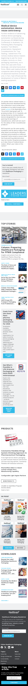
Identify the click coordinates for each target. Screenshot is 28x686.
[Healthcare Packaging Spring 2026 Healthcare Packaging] (21, 507)
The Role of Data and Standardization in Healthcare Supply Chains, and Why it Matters (8, 267)
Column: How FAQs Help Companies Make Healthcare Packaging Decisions (9, 289)
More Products (8, 481)
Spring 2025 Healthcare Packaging (20, 541)
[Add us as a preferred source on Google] (2, 90)
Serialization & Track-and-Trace (8, 275)
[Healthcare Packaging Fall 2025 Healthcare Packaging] (7, 530)
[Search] (21, 4)
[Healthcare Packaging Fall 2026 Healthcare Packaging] (7, 507)
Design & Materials (9, 21)
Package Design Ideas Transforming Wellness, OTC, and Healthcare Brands (8, 572)
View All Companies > (14, 204)
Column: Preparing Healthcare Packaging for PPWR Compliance (13, 249)
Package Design (6, 568)
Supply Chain (5, 263)
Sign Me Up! (8, 184)
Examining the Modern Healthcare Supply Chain (9, 582)
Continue (14, 682)
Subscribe (8, 548)
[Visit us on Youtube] (12, 647)
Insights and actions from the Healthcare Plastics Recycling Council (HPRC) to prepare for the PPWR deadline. (12, 257)
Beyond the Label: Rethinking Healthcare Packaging (9, 561)
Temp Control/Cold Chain (7, 298)
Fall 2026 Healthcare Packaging (7, 518)
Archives (20, 548)
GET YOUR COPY (8, 355)
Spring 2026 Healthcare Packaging (20, 518)
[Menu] (25, 4)
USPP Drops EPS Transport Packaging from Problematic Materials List (8, 302)
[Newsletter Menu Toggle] (18, 4)
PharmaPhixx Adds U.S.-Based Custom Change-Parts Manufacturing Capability (11, 469)
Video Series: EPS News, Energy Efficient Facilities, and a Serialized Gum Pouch (8, 279)
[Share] (10, 87)
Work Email (6, 176)
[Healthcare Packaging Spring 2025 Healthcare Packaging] (21, 530)
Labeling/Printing (6, 557)
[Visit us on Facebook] (2, 647)
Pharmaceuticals (6, 245)
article (8, 109)
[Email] (6, 87)
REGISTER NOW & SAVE (9, 410)
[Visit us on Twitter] (5, 647)
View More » (5, 600)
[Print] (2, 87)
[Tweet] (18, 87)
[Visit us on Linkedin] (9, 647)
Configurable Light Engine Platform (13, 475)
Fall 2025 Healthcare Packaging (7, 541)
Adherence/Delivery (7, 590)
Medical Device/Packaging (13, 23)
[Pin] (22, 87)
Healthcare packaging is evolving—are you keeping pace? (8, 593)
